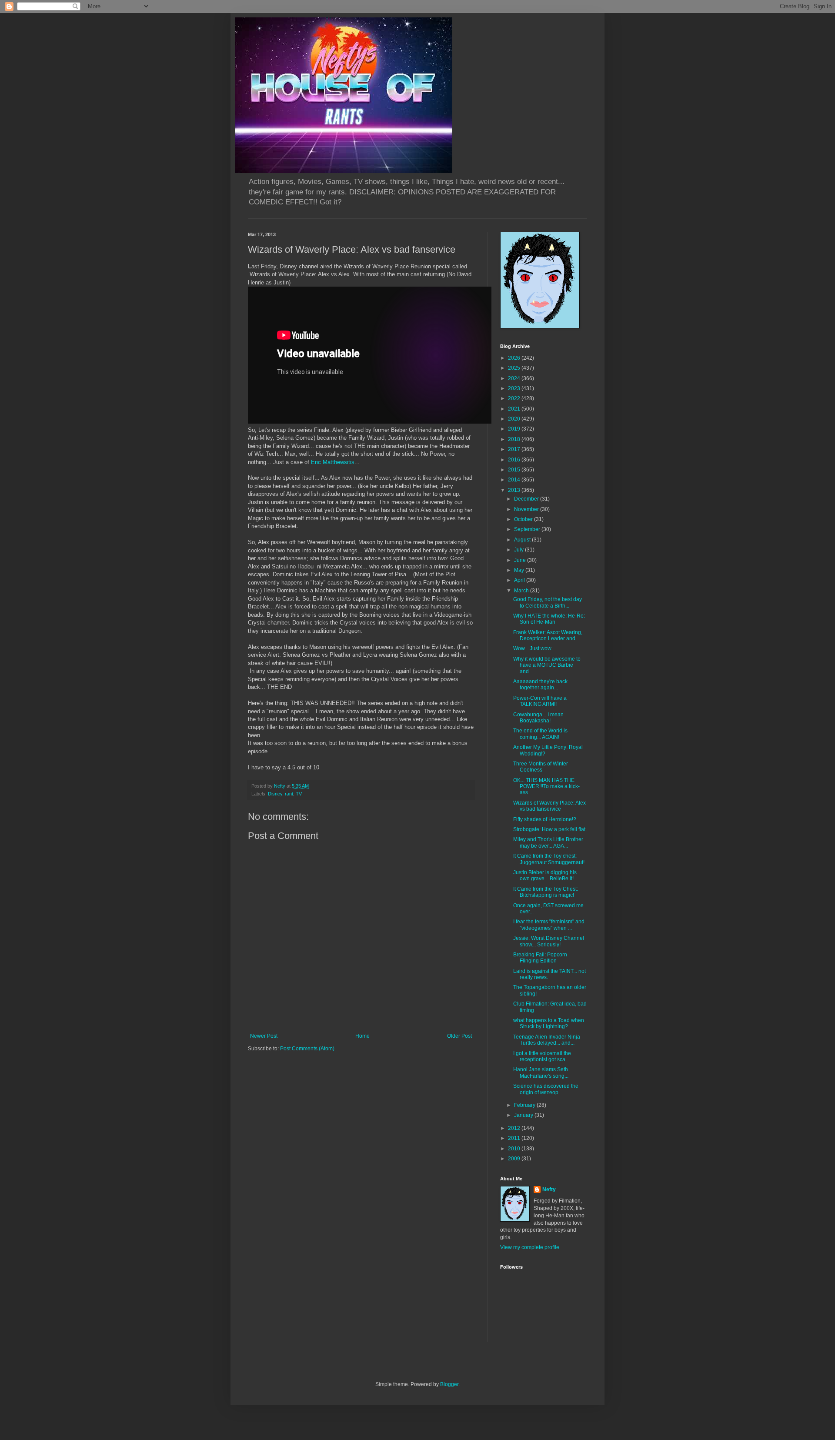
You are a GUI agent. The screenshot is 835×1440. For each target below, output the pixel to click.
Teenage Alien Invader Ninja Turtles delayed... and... (546, 1040)
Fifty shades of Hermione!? (544, 819)
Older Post (459, 1036)
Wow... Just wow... (534, 648)
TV (299, 793)
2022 (514, 398)
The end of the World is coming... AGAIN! (540, 734)
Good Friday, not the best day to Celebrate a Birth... (547, 602)
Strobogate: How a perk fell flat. (550, 829)
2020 (514, 419)
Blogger (449, 1384)
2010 (514, 1149)
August (523, 540)
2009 (514, 1159)
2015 (514, 470)
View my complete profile (529, 1247)
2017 (514, 449)
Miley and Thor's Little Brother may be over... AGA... (548, 842)
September (527, 529)
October (524, 519)
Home (362, 1036)
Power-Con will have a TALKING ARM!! (540, 701)
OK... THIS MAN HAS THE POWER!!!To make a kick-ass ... (546, 786)
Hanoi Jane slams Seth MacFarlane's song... (540, 1072)
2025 (514, 368)
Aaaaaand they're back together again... (540, 684)
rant (289, 793)
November (527, 509)
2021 (514, 409)
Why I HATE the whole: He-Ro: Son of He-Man (549, 619)
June (520, 560)
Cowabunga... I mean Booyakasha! (538, 718)
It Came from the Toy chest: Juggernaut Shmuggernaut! (548, 859)
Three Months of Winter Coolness (540, 767)
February (525, 1105)
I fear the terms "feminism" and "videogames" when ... (548, 925)
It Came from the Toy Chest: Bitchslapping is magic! (545, 892)
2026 (514, 358)
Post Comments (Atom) (307, 1049)
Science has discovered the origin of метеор (545, 1089)
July (519, 550)
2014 (514, 480)
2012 (514, 1128)
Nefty (549, 1189)
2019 (514, 429)
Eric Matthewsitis (331, 462)
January (524, 1115)
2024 (514, 378)
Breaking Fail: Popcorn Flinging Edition (540, 958)
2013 (514, 490)
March (522, 591)
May (519, 570)
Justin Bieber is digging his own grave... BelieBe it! (545, 875)
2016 (514, 460)
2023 (514, 388)
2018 (514, 439)
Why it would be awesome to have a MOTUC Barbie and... (547, 665)
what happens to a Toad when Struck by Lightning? (548, 1023)
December (527, 499)
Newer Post (263, 1036)
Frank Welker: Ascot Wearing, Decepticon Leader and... (547, 635)
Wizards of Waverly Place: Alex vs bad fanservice (549, 806)
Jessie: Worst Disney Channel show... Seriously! (548, 941)
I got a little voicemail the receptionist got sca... (542, 1056)
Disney (275, 793)
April (520, 580)
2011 (514, 1138)
